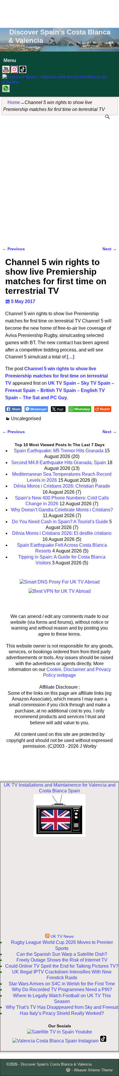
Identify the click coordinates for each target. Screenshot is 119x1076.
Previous (13, 249)
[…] (70, 356)
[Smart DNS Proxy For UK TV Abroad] (60, 581)
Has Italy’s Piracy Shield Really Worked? (62, 1013)
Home (14, 102)
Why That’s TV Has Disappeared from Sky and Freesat (62, 1007)
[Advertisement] (59, 13)
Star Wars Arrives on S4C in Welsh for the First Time (62, 983)
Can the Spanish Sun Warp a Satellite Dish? (61, 954)
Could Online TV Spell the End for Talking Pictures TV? (61, 966)
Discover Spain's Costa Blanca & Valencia (56, 1064)
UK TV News (62, 936)
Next (110, 249)
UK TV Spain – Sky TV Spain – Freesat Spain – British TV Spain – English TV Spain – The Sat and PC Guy (59, 390)
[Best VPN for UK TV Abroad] (60, 591)
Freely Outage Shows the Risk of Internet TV (61, 960)
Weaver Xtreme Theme (93, 1070)
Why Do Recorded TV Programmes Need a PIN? (62, 989)
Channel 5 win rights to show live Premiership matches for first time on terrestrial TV (56, 376)
